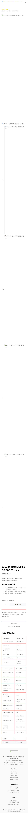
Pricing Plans (14, 775)
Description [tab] (14, 623)
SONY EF (14, 614)
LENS (10, 614)
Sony (7, 616)
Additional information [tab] (14, 626)
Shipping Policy (14, 789)
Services (14, 772)
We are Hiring (14, 777)
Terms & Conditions (14, 792)
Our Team (14, 773)
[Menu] (25, 2)
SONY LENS (20, 614)
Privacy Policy (14, 779)
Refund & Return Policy (14, 791)
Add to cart (18, 604)
